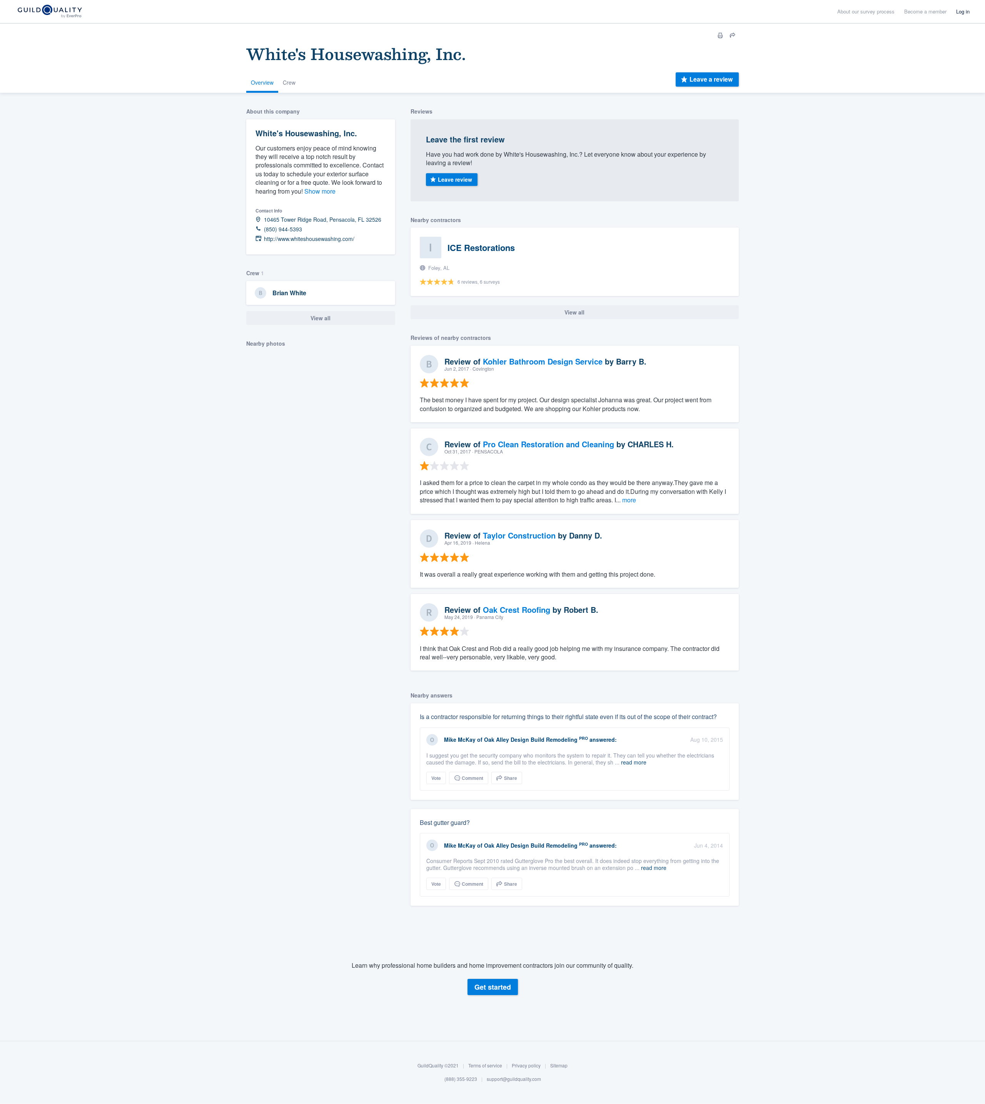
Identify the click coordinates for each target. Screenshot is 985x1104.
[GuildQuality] (49, 12)
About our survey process (866, 11)
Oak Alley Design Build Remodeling (531, 739)
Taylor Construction (519, 535)
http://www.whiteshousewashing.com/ (309, 239)
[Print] (720, 35)
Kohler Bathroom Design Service (543, 361)
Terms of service (485, 1065)
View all (321, 318)
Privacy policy (526, 1065)
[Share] (732, 35)
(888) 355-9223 (460, 1079)
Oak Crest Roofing (516, 609)
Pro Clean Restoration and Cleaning (548, 444)
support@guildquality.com (514, 1079)
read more (633, 762)
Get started (492, 987)
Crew (289, 82)
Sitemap (559, 1065)
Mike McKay (460, 739)
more (629, 499)
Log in (963, 11)
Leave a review (711, 79)
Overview (262, 82)
